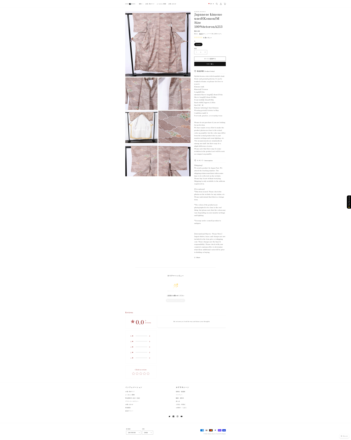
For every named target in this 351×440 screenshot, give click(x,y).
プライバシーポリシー (132, 401)
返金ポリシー (129, 411)
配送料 (201, 33)
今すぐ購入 (210, 64)
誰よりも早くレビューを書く (175, 300)
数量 (195, 48)
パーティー (179, 395)
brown (198, 44)
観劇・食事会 (180, 398)
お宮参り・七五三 (181, 408)
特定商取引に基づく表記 (132, 398)
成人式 (178, 401)
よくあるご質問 (130, 395)
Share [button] (198, 257)
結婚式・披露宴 (180, 391)
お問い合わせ (129, 404)
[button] (141, 4)
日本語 (146, 432)
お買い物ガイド (130, 391)
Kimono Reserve (212, 433)
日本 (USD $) (132, 432)
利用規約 (128, 408)
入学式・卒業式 (180, 404)
